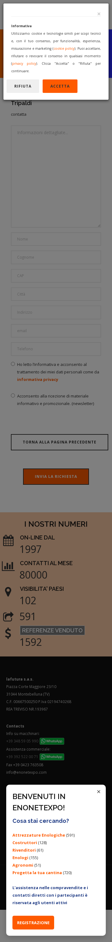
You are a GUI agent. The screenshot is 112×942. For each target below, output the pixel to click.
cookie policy (64, 48)
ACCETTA (60, 86)
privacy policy (24, 63)
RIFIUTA (22, 86)
